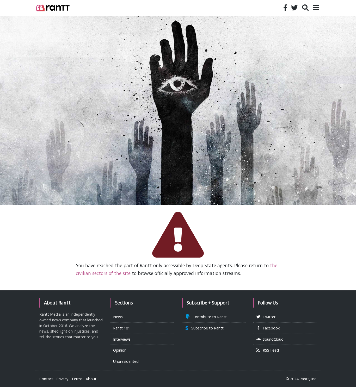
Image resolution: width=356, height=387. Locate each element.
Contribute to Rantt (209, 316)
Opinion (119, 350)
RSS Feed (270, 350)
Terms (77, 378)
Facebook (270, 328)
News (118, 316)
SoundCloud (272, 339)
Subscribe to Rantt (206, 328)
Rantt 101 (121, 328)
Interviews (122, 339)
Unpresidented (126, 361)
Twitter (268, 316)
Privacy (62, 378)
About (91, 378)
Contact (46, 378)
